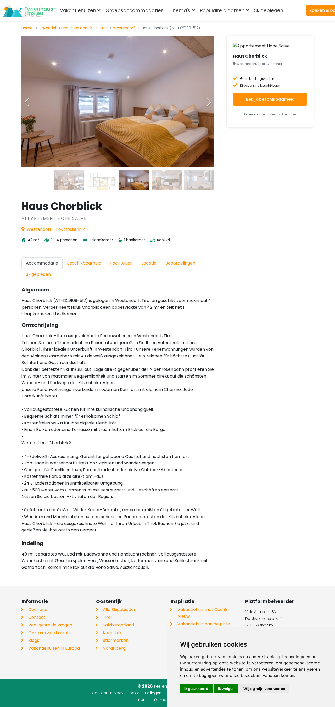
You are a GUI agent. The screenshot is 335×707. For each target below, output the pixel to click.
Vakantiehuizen (53, 28)
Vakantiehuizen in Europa (54, 648)
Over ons (37, 610)
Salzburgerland (118, 625)
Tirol (103, 28)
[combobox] (294, 10)
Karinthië (112, 633)
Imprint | (144, 699)
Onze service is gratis (50, 633)
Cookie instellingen (143, 692)
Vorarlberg (114, 648)
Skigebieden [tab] (38, 274)
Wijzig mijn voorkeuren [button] (264, 688)
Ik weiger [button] (226, 688)
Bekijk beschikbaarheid (270, 99)
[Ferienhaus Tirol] (29, 10)
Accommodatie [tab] (42, 263)
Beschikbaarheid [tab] (84, 263)
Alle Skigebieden (119, 610)
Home (26, 28)
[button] (209, 102)
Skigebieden (268, 10)
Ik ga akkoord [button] (196, 688)
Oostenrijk (83, 28)
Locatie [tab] (149, 263)
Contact (37, 617)
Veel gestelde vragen (50, 625)
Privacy (117, 692)
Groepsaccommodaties (134, 10)
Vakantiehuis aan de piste (203, 624)
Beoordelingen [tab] (180, 263)
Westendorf (124, 28)
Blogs (33, 640)
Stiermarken (116, 640)
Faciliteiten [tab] (121, 263)
